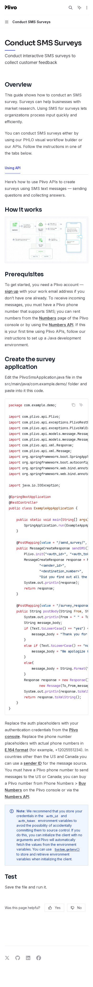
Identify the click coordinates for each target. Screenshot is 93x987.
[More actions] (86, 7)
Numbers (47, 318)
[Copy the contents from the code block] (73, 405)
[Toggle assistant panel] (79, 7)
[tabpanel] (46, 534)
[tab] (13, 167)
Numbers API (61, 324)
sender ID (33, 763)
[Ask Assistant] (81, 405)
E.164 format (16, 749)
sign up (11, 291)
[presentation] (46, 557)
